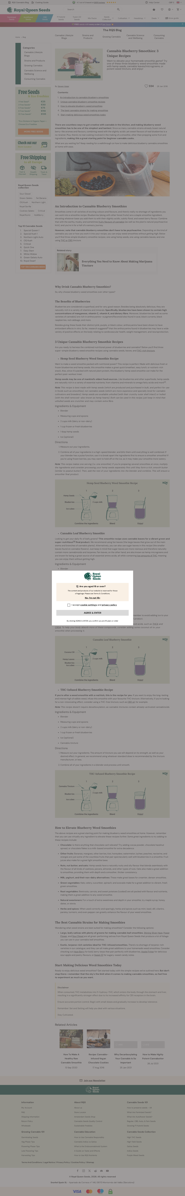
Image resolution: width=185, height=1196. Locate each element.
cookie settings (88, 604)
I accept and (94, 604)
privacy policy (109, 604)
